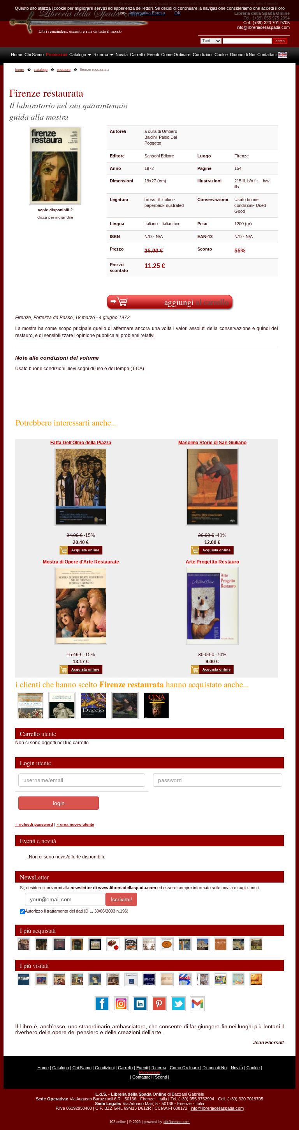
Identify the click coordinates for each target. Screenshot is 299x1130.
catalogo (40, 70)
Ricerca (101, 54)
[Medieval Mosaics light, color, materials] (184, 943)
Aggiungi (196, 301)
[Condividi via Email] (197, 1003)
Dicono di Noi (242, 54)
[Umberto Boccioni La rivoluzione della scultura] (131, 943)
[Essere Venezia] (59, 943)
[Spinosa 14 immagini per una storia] (149, 979)
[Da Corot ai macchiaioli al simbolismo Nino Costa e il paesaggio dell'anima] (77, 979)
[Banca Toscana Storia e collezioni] (77, 943)
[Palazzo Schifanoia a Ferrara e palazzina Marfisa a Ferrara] (59, 979)
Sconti (161, 1077)
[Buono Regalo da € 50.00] (113, 943)
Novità (122, 54)
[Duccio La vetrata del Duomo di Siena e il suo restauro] (93, 705)
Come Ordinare (175, 54)
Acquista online (85, 550)
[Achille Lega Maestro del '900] (95, 943)
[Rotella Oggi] (202, 979)
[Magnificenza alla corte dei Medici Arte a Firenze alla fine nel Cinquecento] (238, 943)
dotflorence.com (177, 1122)
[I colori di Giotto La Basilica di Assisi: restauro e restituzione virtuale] (30, 705)
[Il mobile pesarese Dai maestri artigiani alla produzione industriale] (166, 943)
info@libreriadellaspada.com (217, 1108)
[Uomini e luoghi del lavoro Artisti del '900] (41, 979)
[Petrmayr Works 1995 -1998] (166, 979)
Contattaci (266, 54)
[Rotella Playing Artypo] (184, 979)
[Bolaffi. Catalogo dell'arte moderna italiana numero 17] (113, 979)
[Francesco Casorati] (131, 979)
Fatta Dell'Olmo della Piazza (80, 442)
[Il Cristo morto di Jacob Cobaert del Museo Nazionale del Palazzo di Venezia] (62, 705)
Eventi (153, 54)
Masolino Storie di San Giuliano (212, 442)
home (19, 70)
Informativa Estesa (147, 13)
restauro (63, 70)
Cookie (221, 54)
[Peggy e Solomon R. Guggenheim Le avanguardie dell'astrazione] (220, 979)
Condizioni (202, 54)
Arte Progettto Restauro (212, 562)
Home (16, 54)
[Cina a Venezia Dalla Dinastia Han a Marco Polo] (156, 705)
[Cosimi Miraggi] (256, 979)
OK (177, 13)
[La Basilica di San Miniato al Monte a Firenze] (202, 943)
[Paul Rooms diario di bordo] (238, 979)
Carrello (137, 54)
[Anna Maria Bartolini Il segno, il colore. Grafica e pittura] (23, 979)
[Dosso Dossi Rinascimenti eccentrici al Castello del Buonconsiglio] (125, 705)
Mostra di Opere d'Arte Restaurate (81, 562)
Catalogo (78, 54)
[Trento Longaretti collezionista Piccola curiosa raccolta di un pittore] (95, 979)
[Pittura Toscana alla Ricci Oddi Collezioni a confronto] (256, 943)
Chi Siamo (34, 54)
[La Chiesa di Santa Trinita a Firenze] (23, 943)
